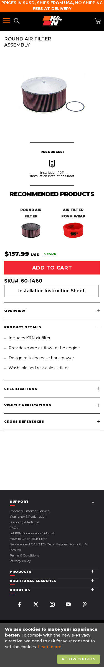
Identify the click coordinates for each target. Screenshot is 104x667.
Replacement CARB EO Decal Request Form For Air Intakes (49, 547)
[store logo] (52, 20)
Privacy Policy (20, 561)
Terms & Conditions (24, 555)
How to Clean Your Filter (28, 539)
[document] (52, 645)
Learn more (49, 646)
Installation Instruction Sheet (51, 290)
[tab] (52, 310)
